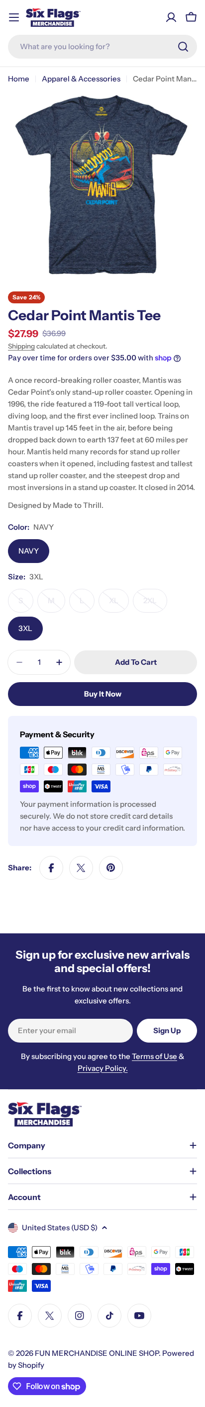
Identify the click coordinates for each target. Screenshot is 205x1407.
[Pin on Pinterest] (111, 868)
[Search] (183, 47)
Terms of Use (154, 1056)
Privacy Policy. (103, 1068)
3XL (25, 628)
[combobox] (102, 47)
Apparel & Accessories (81, 78)
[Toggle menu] (14, 17)
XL (119, 604)
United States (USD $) (60, 1227)
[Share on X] (81, 868)
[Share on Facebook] (51, 868)
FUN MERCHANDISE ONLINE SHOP (97, 1353)
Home (18, 78)
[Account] (171, 17)
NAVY (28, 551)
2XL (155, 604)
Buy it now (102, 694)
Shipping (21, 346)
